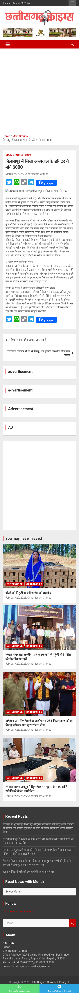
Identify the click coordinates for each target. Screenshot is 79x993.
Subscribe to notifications (18, 911)
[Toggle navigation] (7, 44)
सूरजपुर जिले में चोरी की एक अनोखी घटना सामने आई (29, 871)
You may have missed (23, 538)
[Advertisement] (39, 90)
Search (72, 923)
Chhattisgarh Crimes (36, 173)
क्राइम (28, 154)
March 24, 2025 (14, 173)
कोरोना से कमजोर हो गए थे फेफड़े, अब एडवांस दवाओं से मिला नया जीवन (38, 353)
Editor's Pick (15, 584)
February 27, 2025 (16, 597)
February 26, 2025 (16, 729)
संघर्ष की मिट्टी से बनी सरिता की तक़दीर (28, 593)
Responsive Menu (72, 3)
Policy (63, 982)
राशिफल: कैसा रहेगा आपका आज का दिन (28, 340)
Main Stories (15, 154)
